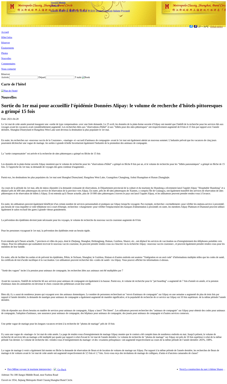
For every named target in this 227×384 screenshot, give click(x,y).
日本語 (83, 10)
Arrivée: (5, 77)
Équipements (7, 48)
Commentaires (8, 63)
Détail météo (216, 26)
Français (55, 5)
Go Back (61, 369)
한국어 (91, 10)
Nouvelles (6, 58)
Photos (4, 53)
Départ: (42, 77)
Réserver (5, 42)
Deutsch (100, 10)
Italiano (116, 10)
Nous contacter (8, 69)
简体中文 (64, 10)
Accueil (5, 32)
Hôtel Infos (6, 37)
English (54, 10)
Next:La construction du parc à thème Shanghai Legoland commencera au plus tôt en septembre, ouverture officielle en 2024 (202, 369)
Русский (125, 10)
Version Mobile (58, 2)
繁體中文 (74, 10)
